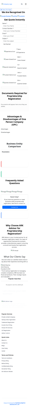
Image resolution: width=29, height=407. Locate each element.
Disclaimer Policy (6, 369)
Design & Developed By (14, 403)
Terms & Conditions (7, 358)
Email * (4, 33)
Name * (4, 23)
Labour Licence (6, 333)
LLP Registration (6, 330)
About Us (4, 340)
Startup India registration (8, 319)
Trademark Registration (8, 322)
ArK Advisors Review (7, 371)
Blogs (3, 345)
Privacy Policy (5, 361)
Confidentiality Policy (7, 366)
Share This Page (6, 9)
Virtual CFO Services (7, 327)
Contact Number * (8, 28)
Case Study (5, 348)
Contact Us (14, 207)
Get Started (6, 44)
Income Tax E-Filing (7, 325)
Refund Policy (5, 363)
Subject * (5, 38)
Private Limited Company (8, 317)
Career (3, 351)
